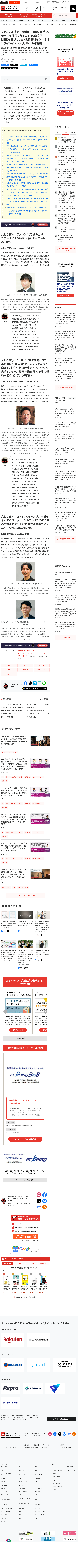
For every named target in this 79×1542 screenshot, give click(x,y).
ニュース (55, 1467)
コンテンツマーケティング (59, 20)
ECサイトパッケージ (40, 1511)
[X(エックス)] (39, 1201)
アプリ (36, 1481)
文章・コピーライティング (24, 1499)
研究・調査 (67, 1)
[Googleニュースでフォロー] (69, 1434)
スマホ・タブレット (6, 1491)
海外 (15, 20)
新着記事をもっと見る (67, 387)
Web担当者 (26, 2)
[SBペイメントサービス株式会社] (38, 1340)
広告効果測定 (6, 1499)
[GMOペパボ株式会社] (64, 1365)
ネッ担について (55, 8)
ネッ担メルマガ (45, 8)
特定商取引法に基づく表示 (31, 1448)
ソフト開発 (52, 1)
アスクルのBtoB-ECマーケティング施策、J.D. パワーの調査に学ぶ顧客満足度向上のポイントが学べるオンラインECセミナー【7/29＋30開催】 (27, 149)
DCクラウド (61, 1)
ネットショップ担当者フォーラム (10, 8)
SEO (3, 1478)
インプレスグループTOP (66, 1448)
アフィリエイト (38, 1474)
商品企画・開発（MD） (7, 1508)
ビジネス (31, 1263)
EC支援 (61, 2)
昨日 (58, 133)
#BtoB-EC (21, 650)
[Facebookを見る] (55, 1434)
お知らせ (55, 1473)
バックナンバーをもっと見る (26, 895)
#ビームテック (22, 656)
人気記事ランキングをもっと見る (67, 249)
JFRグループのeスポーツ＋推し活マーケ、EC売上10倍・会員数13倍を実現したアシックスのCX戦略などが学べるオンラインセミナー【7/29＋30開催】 (27, 158)
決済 (20, 1514)
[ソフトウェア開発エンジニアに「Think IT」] (48, 1534)
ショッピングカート (7, 1514)
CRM (36, 1485)
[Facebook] (44, 1194)
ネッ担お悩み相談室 (28, 8)
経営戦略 (43, 1263)
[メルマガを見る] (50, 1434)
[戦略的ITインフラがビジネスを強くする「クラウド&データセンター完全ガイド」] (26, 1534)
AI (34, 20)
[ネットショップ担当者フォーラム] (10, 1437)
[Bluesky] (64, 1434)
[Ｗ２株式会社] (55, 1388)
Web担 (12, 1205)
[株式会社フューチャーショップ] (12, 1365)
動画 (36, 1495)
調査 (36, 1518)
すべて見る (67, 638)
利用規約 (62, 1445)
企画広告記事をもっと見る (67, 540)
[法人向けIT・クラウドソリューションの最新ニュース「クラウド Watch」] (48, 1539)
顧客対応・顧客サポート (24, 1504)
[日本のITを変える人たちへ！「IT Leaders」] (69, 1539)
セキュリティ (38, 1508)
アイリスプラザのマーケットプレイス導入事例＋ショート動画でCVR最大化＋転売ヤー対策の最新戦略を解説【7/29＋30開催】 (27, 201)
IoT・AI (56, 1)
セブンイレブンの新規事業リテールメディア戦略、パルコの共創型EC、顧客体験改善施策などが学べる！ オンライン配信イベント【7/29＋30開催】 (27, 177)
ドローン (53, 2)
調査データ (56, 1480)
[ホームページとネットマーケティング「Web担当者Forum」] (69, 1534)
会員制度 (21, 1485)
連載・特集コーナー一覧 (15, 25)
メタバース (40, 20)
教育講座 (58, 2)
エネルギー (49, 2)
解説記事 (70, 1467)
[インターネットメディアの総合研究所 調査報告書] (26, 1539)
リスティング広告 (23, 1474)
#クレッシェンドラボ (24, 653)
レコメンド (5, 1495)
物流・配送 (37, 1504)
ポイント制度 (38, 1491)
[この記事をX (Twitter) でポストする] (30, 683)
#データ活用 (42, 653)
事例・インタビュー (57, 1483)
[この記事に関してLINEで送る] (44, 683)
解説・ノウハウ (56, 1476)
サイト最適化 (38, 1488)
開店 (20, 1511)
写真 (20, 1495)
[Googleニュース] (39, 1207)
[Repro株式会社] (10, 1388)
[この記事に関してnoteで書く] (39, 683)
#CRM (28, 650)
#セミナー (34, 653)
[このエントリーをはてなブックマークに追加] (35, 683)
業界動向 (4, 1518)
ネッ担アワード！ (37, 8)
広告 (3, 1481)
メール (20, 1478)
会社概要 (44, 1448)
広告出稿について (63, 8)
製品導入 (38, 2)
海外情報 (22, 20)
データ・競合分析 (23, 1491)
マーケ (19, 1263)
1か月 (73, 133)
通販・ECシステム (39, 1514)
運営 (36, 1499)
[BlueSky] (44, 1201)
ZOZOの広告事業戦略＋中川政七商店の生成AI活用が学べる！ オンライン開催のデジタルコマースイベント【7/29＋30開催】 (27, 140)
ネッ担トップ (4, 25)
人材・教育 (21, 1508)
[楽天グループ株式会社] (12, 1340)
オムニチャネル (6, 1511)
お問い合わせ (45, 1445)
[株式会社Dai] (38, 1365)
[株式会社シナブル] (10, 1403)
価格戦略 (4, 1504)
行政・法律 (21, 1518)
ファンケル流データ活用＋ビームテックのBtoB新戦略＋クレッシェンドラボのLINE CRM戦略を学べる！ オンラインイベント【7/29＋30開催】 (26, 210)
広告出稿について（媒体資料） (31, 1445)
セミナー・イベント (57, 1470)
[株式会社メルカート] (33, 1388)
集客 (48, 20)
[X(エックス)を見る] (59, 1434)
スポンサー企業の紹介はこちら (62, 1419)
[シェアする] (25, 683)
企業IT (48, 1)
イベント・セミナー (27, 25)
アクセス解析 (22, 1488)
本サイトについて (10, 1445)
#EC (33, 650)
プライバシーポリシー (11, 1448)
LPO (3, 1488)
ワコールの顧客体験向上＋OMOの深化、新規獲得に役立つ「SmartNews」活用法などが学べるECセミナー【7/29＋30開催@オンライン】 (27, 167)
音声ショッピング (23, 1481)
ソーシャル (37, 1478)
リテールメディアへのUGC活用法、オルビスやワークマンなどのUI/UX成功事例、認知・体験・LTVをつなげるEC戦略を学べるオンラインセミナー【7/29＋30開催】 (27, 192)
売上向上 (4, 1485)
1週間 (65, 133)
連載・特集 (4, 20)
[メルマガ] (39, 1194)
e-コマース (7, 1263)
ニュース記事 (71, 1470)
